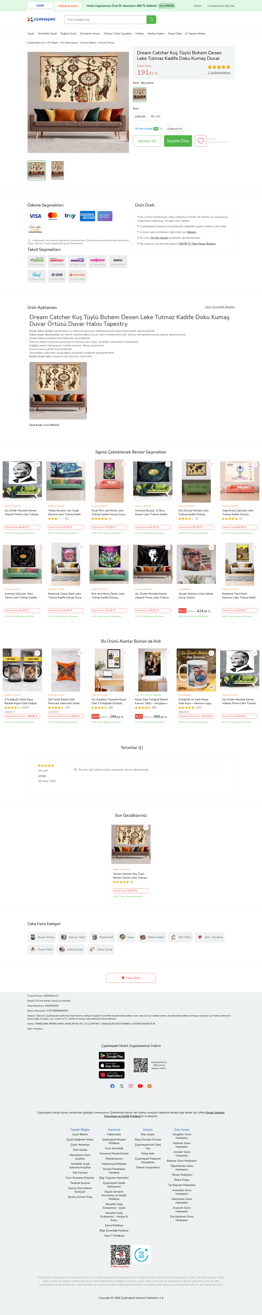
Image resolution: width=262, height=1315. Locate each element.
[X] (121, 1086)
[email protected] (61, 1000)
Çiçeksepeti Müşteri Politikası (114, 1141)
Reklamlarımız (114, 1158)
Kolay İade (148, 1153)
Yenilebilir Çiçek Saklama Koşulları (80, 1165)
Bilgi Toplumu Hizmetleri (114, 1178)
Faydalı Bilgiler (80, 1130)
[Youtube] (140, 1086)
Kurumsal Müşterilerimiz (114, 1153)
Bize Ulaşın (148, 1134)
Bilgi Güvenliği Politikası (114, 1230)
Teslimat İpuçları (80, 1183)
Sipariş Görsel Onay (80, 1197)
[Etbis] (120, 1256)
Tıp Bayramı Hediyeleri (181, 1185)
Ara (151, 19)
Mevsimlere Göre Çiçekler (80, 1156)
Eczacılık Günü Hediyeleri (182, 1209)
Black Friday (182, 1180)
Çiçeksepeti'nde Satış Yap (221, 5)
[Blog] (149, 1086)
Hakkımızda (114, 1134)
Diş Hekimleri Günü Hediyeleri (182, 1218)
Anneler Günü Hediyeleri (181, 1153)
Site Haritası (80, 1172)
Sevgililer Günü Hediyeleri (182, 1136)
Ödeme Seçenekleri (148, 1167)
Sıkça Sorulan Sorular (148, 1139)
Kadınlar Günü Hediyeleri (181, 1145)
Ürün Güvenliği (114, 1148)
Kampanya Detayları (114, 1164)
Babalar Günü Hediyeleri (182, 1161)
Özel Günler (80, 1150)
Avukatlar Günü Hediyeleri (181, 1192)
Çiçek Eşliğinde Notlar (80, 1139)
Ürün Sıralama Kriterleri (80, 1178)
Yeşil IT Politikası (114, 1236)
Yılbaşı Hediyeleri (181, 1175)
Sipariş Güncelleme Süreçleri (80, 1190)
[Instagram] (131, 1086)
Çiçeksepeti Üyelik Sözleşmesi (114, 1184)
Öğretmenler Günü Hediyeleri (182, 1167)
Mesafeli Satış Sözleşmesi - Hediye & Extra (114, 1216)
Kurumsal (114, 1130)
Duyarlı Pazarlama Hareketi (114, 1170)
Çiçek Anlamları (80, 1145)
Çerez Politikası (114, 1225)
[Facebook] (112, 1086)
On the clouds (143, 128)
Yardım (198, 5)
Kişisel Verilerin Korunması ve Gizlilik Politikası (114, 1195)
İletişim (148, 1130)
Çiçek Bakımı (80, 1134)
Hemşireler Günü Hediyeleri (182, 1200)
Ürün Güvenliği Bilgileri (220, 307)
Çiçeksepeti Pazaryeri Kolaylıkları (148, 1160)
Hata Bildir (132, 978)
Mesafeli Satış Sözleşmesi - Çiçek (114, 1206)
